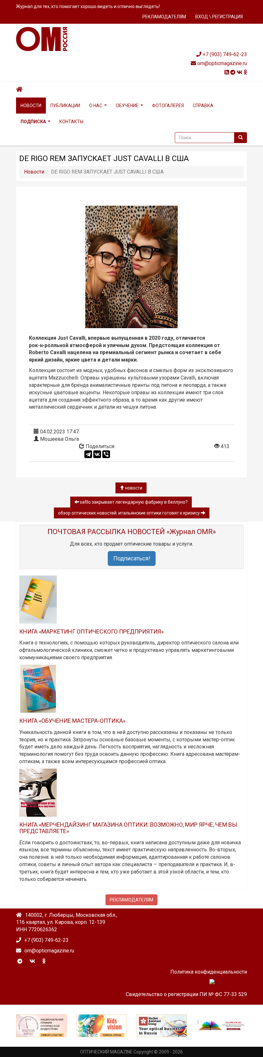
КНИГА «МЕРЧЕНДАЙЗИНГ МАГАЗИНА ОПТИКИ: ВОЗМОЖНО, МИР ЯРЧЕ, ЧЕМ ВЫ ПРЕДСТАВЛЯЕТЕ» (128, 827)
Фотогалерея (168, 105)
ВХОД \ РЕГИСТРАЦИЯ (219, 16)
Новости (31, 105)
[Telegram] (88, 454)
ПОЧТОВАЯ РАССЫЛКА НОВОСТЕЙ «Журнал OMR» (131, 532)
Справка (203, 105)
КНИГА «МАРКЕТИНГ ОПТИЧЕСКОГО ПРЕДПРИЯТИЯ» (91, 631)
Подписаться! (131, 558)
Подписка (33, 121)
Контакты (71, 121)
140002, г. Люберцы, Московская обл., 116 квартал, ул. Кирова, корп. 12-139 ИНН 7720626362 (66, 922)
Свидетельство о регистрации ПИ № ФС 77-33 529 (186, 994)
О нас (95, 105)
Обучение (127, 105)
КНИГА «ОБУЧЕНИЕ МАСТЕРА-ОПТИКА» (72, 720)
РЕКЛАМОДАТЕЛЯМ (164, 16)
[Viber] (106, 454)
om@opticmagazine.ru (221, 63)
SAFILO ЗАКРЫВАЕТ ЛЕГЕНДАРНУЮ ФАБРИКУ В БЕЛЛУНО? (133, 502)
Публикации (65, 105)
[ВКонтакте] (97, 454)
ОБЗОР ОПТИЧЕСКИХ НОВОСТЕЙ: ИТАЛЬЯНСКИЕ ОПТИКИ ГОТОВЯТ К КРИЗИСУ (129, 513)
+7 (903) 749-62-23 (224, 54)
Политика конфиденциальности (208, 972)
